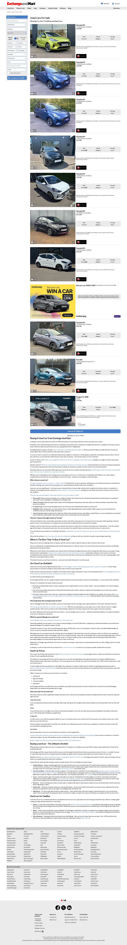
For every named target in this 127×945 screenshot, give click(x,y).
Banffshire (76, 831)
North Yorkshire (45, 849)
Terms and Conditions (38, 919)
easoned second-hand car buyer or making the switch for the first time (62, 757)
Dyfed (25, 840)
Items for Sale (52, 8)
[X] (63, 909)
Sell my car (117, 316)
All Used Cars (83, 920)
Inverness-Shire (11, 845)
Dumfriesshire (94, 838)
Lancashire (93, 845)
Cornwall (26, 836)
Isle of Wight (27, 845)
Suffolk (59, 856)
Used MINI (94, 879)
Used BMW (60, 870)
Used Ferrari (77, 872)
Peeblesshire (27, 852)
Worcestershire (28, 860)
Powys (59, 852)
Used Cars (10, 8)
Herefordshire (78, 843)
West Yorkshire (95, 858)
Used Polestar (78, 881)
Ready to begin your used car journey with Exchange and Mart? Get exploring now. (55, 740)
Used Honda (27, 874)
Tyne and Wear (95, 856)
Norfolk (9, 849)
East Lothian (44, 840)
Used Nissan (27, 881)
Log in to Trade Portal (71, 920)
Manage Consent (40, 928)
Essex (75, 840)
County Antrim (45, 836)
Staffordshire (27, 856)
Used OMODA (45, 881)
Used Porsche (94, 881)
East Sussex (60, 840)
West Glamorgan (28, 858)
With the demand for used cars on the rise (71, 654)
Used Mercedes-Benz (63, 879)
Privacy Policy (39, 923)
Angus (25, 831)
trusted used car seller (69, 647)
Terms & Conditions (70, 922)
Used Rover (44, 883)
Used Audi (26, 870)
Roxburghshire (11, 854)
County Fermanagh (79, 836)
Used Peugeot (61, 881)
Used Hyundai (44, 874)
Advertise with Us (70, 917)
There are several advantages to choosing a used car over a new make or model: (54, 495)
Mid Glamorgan (61, 847)
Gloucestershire (11, 843)
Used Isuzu (77, 874)
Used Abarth (10, 870)
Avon (42, 831)
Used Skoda (77, 883)
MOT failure (88, 774)
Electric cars (21, 8)
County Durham (61, 836)
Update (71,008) (17, 78)
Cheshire (59, 834)
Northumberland (78, 849)
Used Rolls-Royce (28, 883)
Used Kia (59, 876)
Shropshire (43, 854)
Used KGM (43, 876)
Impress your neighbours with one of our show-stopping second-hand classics (68, 460)
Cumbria (26, 838)
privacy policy (81, 937)
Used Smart (94, 883)
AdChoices (38, 931)
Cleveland (93, 834)
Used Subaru (27, 885)
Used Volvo (27, 888)
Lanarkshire (77, 845)
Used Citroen (10, 872)
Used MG (76, 879)
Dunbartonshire (11, 840)
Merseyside (44, 847)
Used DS (59, 872)
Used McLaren (44, 879)
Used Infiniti (60, 874)
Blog (69, 8)
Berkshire (9, 834)
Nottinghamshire (95, 849)
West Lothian (44, 858)
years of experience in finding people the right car (68, 450)
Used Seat (60, 883)
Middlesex (77, 847)
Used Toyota (77, 885)
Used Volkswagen (12, 888)
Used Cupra (27, 872)
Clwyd (9, 836)
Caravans (42, 8)
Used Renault (10, 883)
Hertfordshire (94, 843)
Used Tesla (60, 885)
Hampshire (60, 843)
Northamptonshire (62, 849)
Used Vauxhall (94, 885)
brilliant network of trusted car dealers (68, 490)
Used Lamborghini (79, 876)
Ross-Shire (94, 852)
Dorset (76, 838)
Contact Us (53, 917)
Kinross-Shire (60, 845)
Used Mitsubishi (11, 881)
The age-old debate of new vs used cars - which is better (47, 483)
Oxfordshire (10, 852)
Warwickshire (10, 858)
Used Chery (94, 870)
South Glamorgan (78, 854)
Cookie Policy (38, 925)
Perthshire (43, 852)
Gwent (25, 843)
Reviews (63, 8)
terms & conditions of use (67, 937)
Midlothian (94, 847)
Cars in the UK (84, 917)
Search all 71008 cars (75, 431)
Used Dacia (44, 872)
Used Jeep (26, 876)
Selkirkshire (27, 854)
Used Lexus (94, 876)
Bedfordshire (94, 831)
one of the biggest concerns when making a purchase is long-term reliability (84, 566)
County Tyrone (11, 838)
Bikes (29, 8)
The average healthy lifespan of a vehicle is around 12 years (48, 607)
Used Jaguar (10, 876)
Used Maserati (11, 879)
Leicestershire (11, 847)
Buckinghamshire (28, 834)
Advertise (116, 8)
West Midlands (61, 858)
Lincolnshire (27, 847)
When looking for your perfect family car (83, 812)
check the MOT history (67, 768)
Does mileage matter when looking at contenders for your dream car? (51, 620)
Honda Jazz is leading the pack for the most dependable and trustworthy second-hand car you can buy (75, 595)
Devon (59, 838)
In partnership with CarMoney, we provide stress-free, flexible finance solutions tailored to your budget (62, 735)
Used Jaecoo (94, 874)
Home (9, 12)
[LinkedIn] (69, 909)
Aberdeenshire (11, 831)
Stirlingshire (44, 856)
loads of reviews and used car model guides (57, 536)
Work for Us (53, 920)
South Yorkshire (11, 856)
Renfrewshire (77, 852)
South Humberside (96, 854)
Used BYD (76, 870)
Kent (42, 845)
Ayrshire (59, 831)
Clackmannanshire (79, 834)
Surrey (76, 856)
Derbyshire (44, 838)
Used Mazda (27, 879)
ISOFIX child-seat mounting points (81, 804)
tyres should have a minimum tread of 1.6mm (71, 778)
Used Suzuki (44, 885)
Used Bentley (44, 870)
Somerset (59, 854)
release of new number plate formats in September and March (67, 553)
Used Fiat (93, 872)
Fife (92, 840)
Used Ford (10, 874)
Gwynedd (43, 843)
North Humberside (29, 849)
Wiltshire (9, 860)
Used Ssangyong (11, 885)
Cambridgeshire (45, 834)
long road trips (85, 818)
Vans (35, 8)
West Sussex (77, 858)
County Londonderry (96, 836)
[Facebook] (57, 909)
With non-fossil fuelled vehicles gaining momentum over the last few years (65, 465)
